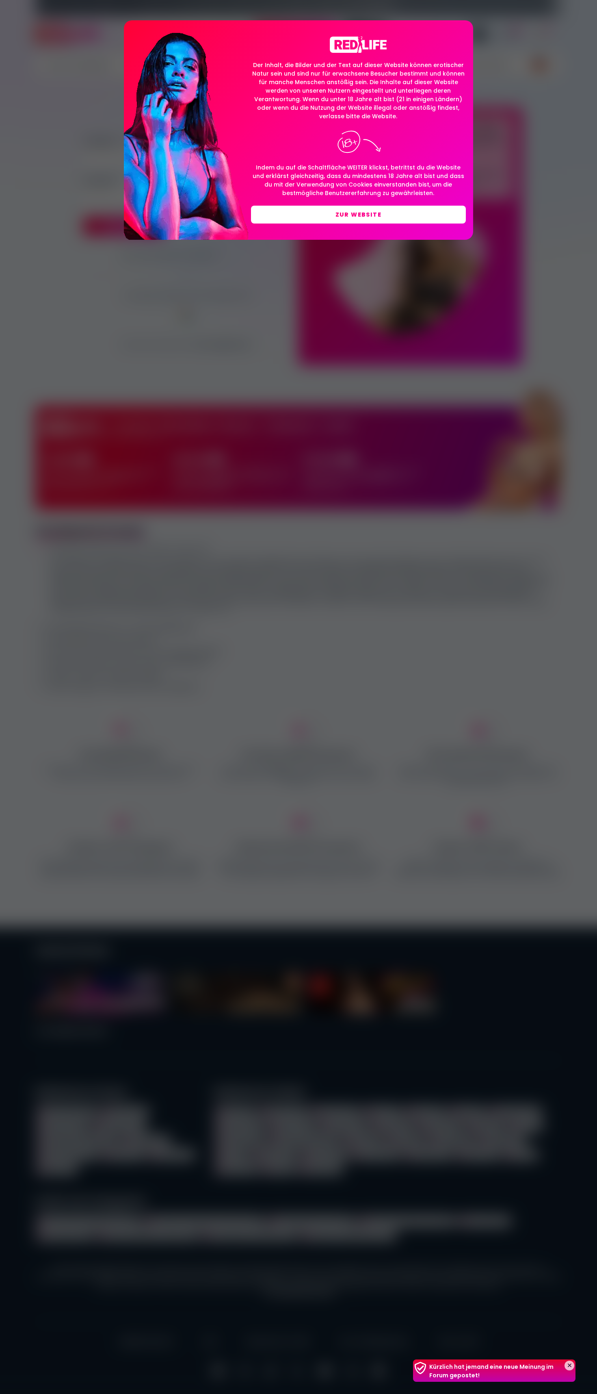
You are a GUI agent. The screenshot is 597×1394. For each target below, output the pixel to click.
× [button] (569, 1365)
